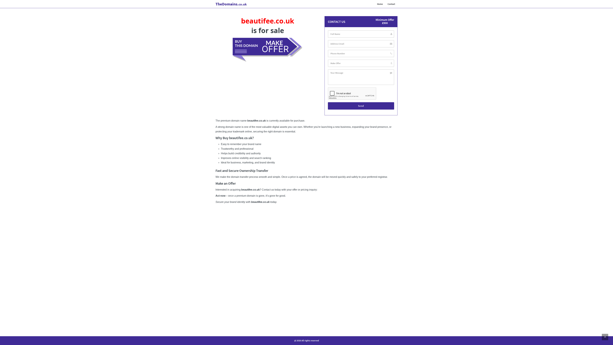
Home (380, 4)
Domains (231, 4)
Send (361, 105)
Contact (391, 4)
